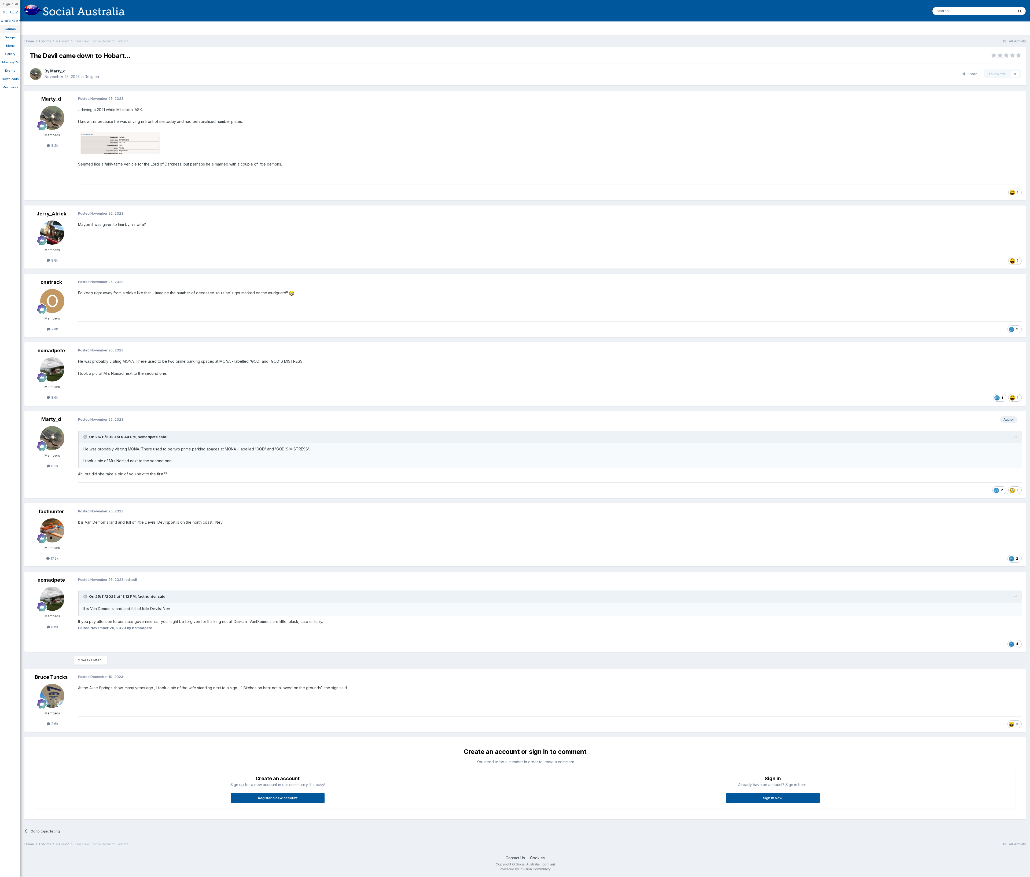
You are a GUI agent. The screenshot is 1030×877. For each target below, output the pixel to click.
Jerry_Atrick (51, 214)
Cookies (537, 858)
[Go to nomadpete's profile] (52, 369)
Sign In (9, 4)
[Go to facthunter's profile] (52, 530)
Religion (92, 76)
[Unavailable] (119, 142)
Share (971, 74)
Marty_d (57, 71)
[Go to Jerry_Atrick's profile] (52, 233)
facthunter (51, 511)
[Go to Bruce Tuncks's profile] (52, 696)
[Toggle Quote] (85, 437)
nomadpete (51, 350)
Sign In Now (772, 798)
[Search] (1020, 11)
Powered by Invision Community (525, 869)
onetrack (51, 282)
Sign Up (9, 12)
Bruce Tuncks (51, 677)
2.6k (54, 723)
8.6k (54, 397)
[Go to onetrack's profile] (52, 301)
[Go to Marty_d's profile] (36, 74)
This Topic (998, 11)
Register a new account (277, 798)
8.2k (54, 145)
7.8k (54, 329)
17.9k (54, 558)
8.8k (54, 260)
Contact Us (515, 858)
